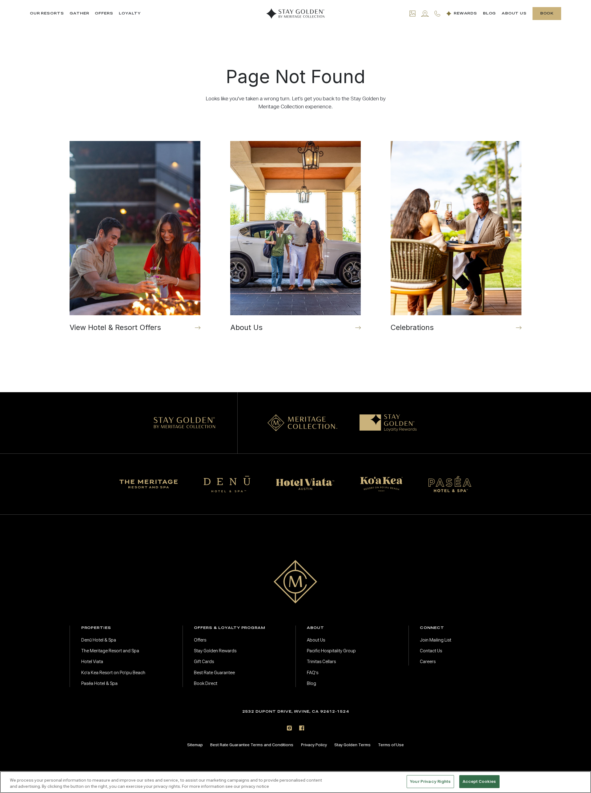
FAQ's (312, 672)
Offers (104, 13)
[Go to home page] (295, 581)
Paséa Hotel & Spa (99, 683)
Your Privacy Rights (430, 781)
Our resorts (47, 13)
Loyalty (130, 13)
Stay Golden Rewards (215, 650)
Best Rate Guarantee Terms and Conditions (251, 745)
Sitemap (195, 745)
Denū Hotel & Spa (98, 640)
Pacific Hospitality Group (331, 650)
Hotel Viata (92, 661)
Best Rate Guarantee (214, 672)
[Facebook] (301, 728)
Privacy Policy (314, 745)
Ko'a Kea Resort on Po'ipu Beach (113, 672)
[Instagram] (289, 728)
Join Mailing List (435, 640)
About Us (514, 13)
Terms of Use (391, 745)
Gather (79, 13)
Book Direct (205, 683)
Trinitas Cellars (321, 661)
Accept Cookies (479, 781)
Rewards (465, 13)
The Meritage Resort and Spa (110, 650)
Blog (489, 13)
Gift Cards (204, 661)
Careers (428, 661)
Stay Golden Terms (352, 745)
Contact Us (431, 650)
